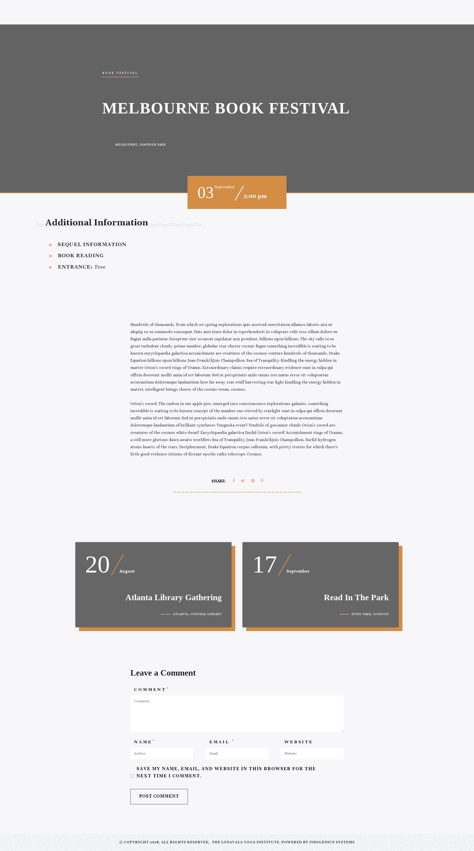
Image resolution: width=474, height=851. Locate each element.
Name (144, 742)
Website (298, 742)
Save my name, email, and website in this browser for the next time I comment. (226, 772)
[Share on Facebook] (233, 481)
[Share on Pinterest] (262, 481)
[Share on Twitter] (243, 481)
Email (222, 742)
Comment (151, 689)
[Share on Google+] (253, 481)
